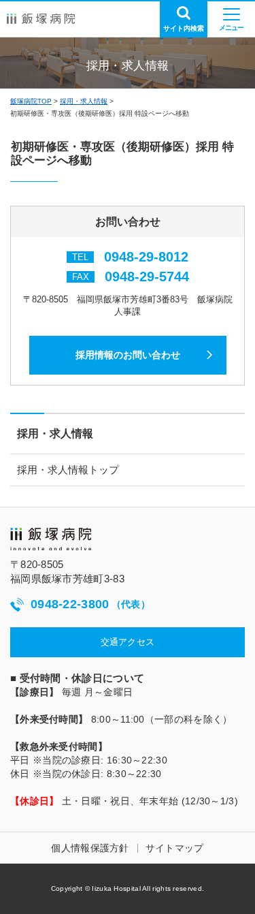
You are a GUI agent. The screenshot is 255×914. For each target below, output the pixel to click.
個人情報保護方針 (90, 847)
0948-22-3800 (90, 604)
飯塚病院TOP (31, 101)
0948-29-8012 (146, 256)
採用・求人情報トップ (68, 469)
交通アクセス (128, 642)
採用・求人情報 (83, 101)
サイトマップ (175, 847)
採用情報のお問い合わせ (127, 354)
